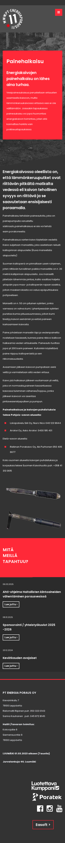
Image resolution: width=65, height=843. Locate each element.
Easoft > (43, 824)
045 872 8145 (37, 716)
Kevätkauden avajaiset (20, 658)
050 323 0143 (37, 711)
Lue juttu (11, 604)
